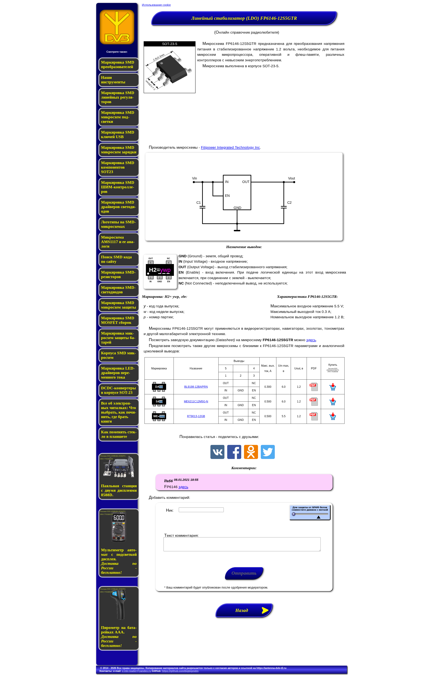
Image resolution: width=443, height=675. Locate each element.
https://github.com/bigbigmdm (180, 670)
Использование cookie (156, 4)
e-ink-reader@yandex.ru (136, 670)
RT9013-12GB (196, 416)
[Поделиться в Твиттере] (268, 458)
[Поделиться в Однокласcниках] (251, 458)
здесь (311, 340)
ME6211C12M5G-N (196, 401)
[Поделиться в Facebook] (234, 458)
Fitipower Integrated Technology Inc (230, 147)
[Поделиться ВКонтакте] (217, 458)
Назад (244, 610)
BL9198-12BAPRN (196, 386)
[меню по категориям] (117, 43)
